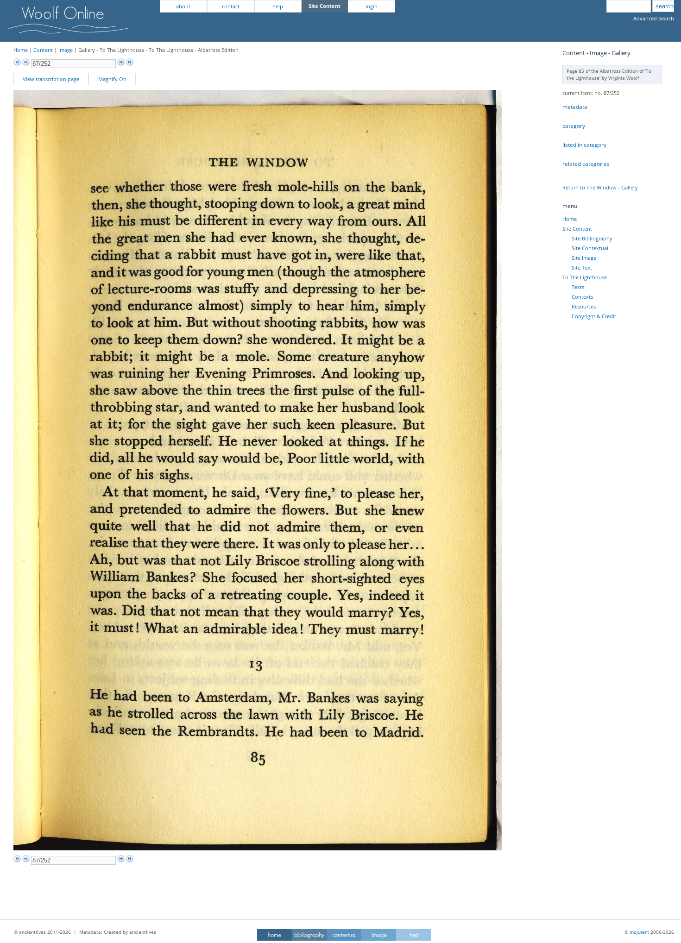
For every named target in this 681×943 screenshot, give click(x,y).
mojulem (639, 932)
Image (65, 49)
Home (20, 49)
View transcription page (51, 78)
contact (231, 6)
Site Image (584, 257)
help (277, 6)
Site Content (577, 228)
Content (43, 49)
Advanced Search (653, 18)
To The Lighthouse (584, 277)
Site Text (582, 267)
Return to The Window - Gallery (600, 187)
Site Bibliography (592, 238)
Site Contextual (590, 248)
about (183, 6)
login (372, 6)
